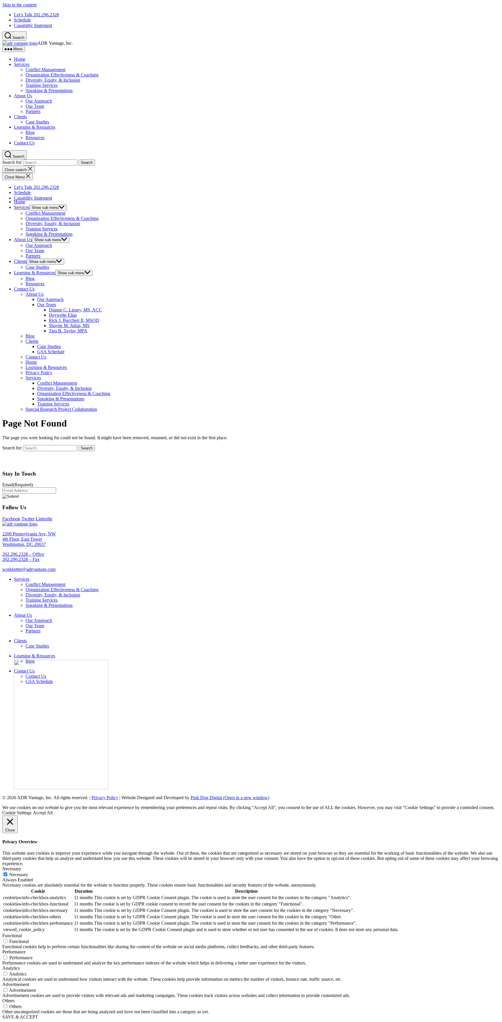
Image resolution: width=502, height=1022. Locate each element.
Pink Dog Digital (230, 797)
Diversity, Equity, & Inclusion (53, 80)
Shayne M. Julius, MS (69, 325)
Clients (20, 116)
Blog (30, 132)
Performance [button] (14, 951)
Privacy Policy (39, 372)
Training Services (42, 85)
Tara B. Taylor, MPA (68, 330)
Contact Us (24, 142)
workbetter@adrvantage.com (28, 569)
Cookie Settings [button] (16, 812)
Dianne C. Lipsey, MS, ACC (75, 309)
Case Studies (37, 121)
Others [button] (8, 1000)
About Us (23, 95)
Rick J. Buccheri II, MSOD (74, 320)
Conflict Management (45, 69)
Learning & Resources (34, 127)
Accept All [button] (43, 812)
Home (19, 59)
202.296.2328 (36, 14)
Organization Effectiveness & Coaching (62, 74)
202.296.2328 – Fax (21, 559)
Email (17, 484)
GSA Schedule (50, 351)
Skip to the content (19, 4)
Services (21, 64)
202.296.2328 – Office (23, 554)
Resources (35, 137)
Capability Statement (33, 25)
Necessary (18, 874)
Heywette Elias (63, 315)
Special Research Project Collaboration (61, 409)
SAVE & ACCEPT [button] (20, 1016)
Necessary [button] (11, 868)
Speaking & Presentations (49, 90)
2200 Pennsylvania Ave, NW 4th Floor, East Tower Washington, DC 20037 (29, 539)
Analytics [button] (11, 968)
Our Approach (39, 100)
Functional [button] (12, 935)
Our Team (35, 106)
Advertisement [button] (15, 984)
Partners (33, 111)
